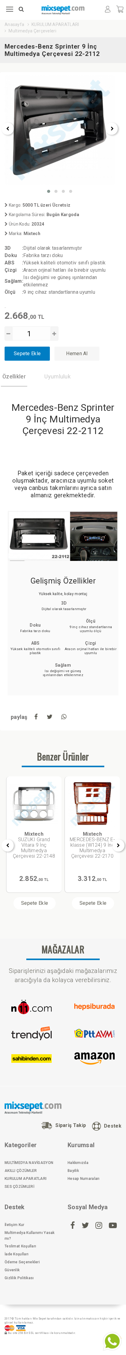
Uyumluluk (57, 376)
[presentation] (8, 129)
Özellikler (14, 376)
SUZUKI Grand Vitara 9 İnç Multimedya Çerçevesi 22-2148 (34, 845)
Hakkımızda (78, 1163)
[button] (48, 191)
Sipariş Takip (70, 1125)
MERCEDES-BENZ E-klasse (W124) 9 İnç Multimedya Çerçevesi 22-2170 (92, 845)
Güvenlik (12, 1270)
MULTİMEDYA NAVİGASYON (29, 1163)
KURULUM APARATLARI (55, 24)
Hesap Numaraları (84, 1178)
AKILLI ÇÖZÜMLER (21, 1171)
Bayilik (73, 1171)
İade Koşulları (16, 1254)
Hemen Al (76, 353)
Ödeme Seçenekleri (22, 1262)
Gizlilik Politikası (19, 1278)
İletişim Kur (14, 1225)
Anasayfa (14, 24)
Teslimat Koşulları (20, 1246)
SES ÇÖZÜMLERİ (19, 1186)
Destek (112, 1126)
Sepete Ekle (27, 353)
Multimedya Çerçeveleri (32, 30)
